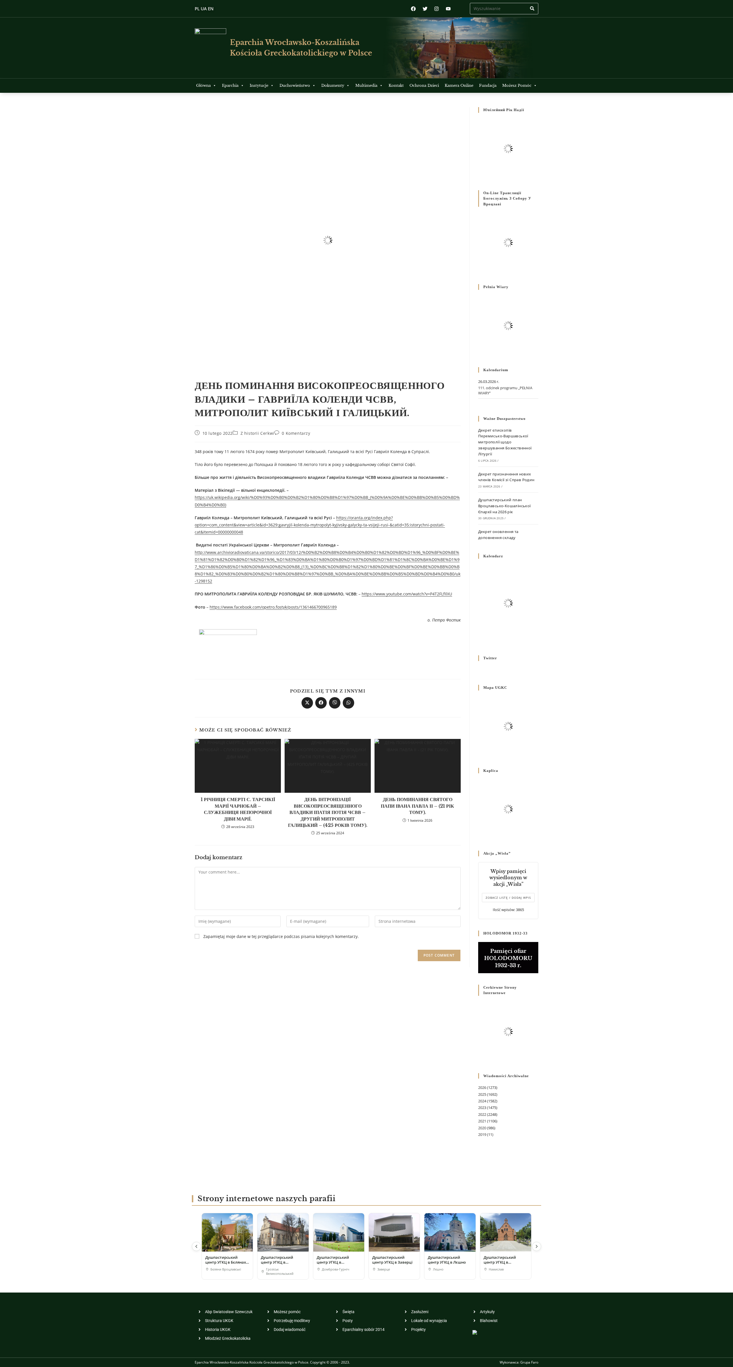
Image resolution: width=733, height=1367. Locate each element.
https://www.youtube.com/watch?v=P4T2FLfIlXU (407, 594)
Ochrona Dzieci (424, 85)
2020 (482, 1127)
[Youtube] (448, 8)
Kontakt (396, 85)
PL (197, 8)
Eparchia (230, 85)
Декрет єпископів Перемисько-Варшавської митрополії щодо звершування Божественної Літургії (505, 442)
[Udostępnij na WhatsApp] (348, 703)
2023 (482, 1107)
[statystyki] (474, 1332)
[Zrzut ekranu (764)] (228, 646)
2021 (482, 1121)
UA (204, 8)
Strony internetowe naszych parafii (266, 1198)
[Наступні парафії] (536, 1246)
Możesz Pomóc (516, 85)
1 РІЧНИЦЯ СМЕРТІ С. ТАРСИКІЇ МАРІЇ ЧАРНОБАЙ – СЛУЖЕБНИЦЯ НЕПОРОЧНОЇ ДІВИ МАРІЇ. (238, 808)
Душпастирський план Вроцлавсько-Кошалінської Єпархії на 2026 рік (504, 505)
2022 (482, 1114)
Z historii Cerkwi (257, 433)
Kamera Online (459, 85)
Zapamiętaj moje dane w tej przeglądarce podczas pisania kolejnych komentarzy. (281, 936)
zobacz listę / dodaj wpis (508, 898)
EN (211, 8)
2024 (482, 1101)
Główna (203, 85)
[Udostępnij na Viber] (334, 703)
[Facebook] (413, 8)
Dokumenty (332, 85)
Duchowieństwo (294, 85)
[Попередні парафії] (196, 1246)
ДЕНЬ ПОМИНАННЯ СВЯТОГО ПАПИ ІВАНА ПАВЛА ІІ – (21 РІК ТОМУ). (417, 805)
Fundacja (487, 85)
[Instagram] (436, 8)
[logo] (210, 47)
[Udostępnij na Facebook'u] (321, 703)
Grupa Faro (529, 1362)
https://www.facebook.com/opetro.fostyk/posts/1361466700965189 (273, 607)
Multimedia (366, 85)
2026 (482, 1087)
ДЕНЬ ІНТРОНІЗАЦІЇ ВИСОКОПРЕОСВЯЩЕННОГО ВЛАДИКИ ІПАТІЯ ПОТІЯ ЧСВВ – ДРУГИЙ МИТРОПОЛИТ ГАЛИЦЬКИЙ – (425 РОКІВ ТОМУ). (327, 812)
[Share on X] (307, 703)
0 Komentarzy (296, 433)
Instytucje (259, 85)
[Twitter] (425, 8)
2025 (482, 1094)
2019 (482, 1134)
